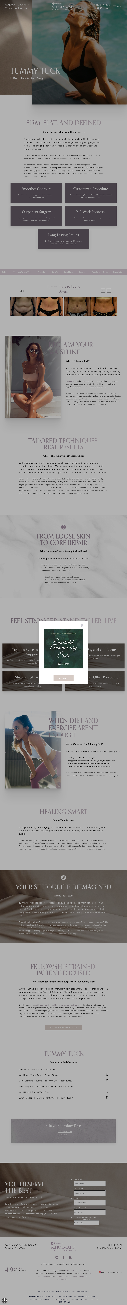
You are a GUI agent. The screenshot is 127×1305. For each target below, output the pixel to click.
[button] (4, 1300)
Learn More (62, 678)
